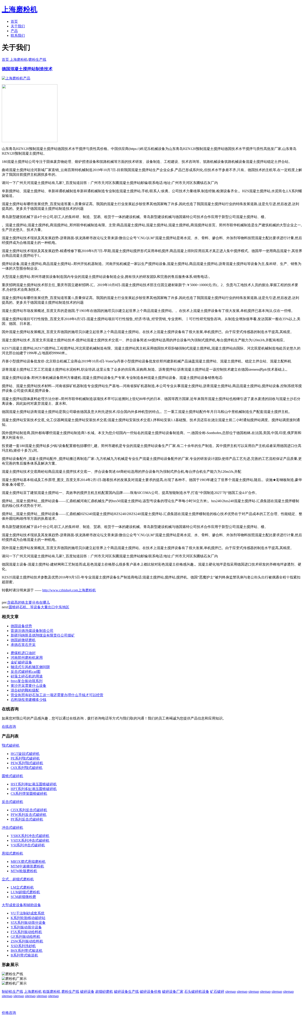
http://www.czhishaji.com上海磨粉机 (69, 590)
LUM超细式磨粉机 (25, 892)
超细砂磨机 (104, 991)
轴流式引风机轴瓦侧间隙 (30, 667)
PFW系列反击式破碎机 (29, 815)
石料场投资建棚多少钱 (28, 700)
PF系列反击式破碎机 (27, 819)
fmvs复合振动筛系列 (27, 681)
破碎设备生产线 (126, 991)
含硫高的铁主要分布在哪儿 (28, 602)
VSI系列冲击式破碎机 (28, 845)
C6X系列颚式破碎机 (27, 768)
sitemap (230, 991)
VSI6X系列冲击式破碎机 (30, 836)
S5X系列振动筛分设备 (28, 922)
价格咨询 (9, 1013)
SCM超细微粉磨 (23, 897)
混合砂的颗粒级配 (25, 690)
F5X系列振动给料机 (26, 932)
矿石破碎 (217, 991)
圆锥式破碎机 (12, 776)
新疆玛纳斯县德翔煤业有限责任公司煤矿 (43, 635)
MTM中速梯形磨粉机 (27, 866)
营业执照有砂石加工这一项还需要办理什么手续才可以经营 (57, 695)
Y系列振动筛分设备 (26, 927)
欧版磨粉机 (52, 991)
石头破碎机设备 (196, 991)
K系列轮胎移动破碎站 (28, 918)
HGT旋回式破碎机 (25, 754)
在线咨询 (9, 726)
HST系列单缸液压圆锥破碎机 (34, 784)
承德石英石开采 (23, 645)
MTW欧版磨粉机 (24, 871)
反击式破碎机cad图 (26, 671)
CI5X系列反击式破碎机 (29, 810)
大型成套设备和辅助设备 (21, 905)
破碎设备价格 (150, 991)
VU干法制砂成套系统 (28, 913)
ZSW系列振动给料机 (27, 941)
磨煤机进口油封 (23, 653)
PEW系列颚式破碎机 (27, 763)
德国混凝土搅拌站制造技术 (27, 69)
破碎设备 (87, 991)
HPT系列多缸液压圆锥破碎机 (34, 789)
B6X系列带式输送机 (27, 950)
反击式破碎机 (12, 802)
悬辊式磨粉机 (12, 853)
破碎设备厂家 (172, 991)
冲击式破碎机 (12, 827)
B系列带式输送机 (24, 955)
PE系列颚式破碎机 (25, 758)
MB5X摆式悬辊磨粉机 (28, 861)
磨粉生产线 (37, 59)
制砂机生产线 (12, 991)
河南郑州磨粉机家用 (27, 657)
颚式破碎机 (11, 745)
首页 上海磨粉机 (15, 59)
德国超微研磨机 (23, 640)
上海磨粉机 (33, 991)
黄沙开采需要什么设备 (28, 685)
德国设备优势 (21, 626)
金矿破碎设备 (21, 662)
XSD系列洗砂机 (23, 946)
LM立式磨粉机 (22, 887)
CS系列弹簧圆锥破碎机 (29, 793)
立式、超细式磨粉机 (18, 879)
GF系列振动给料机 (25, 936)
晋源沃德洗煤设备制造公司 (32, 631)
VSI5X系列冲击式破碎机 (30, 840)
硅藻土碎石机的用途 (27, 676)
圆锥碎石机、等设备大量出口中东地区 (39, 607)
